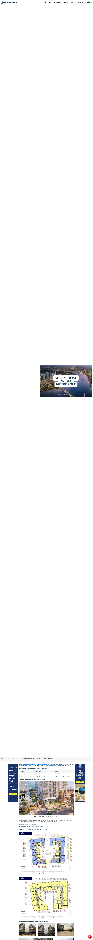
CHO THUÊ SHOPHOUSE (14, 758)
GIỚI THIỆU (81, 2)
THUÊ (44, 2)
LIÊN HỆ (89, 2)
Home (2, 758)
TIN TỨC (73, 2)
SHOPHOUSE (57, 2)
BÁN (50, 2)
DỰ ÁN (66, 2)
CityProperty (52, 765)
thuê (24, 764)
